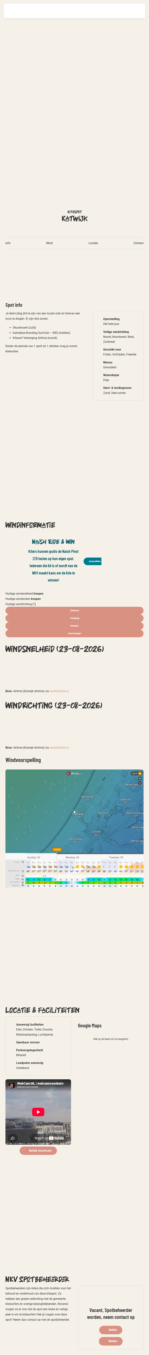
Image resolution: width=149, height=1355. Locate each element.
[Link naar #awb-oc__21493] (138, 11)
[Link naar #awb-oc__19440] (127, 11)
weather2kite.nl (59, 691)
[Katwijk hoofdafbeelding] (50, 254)
